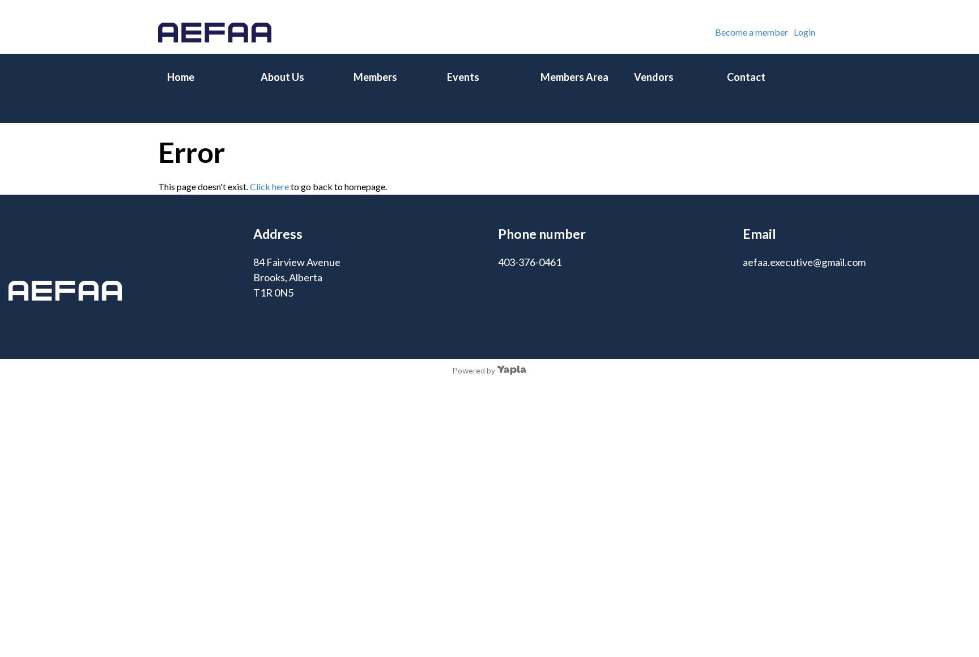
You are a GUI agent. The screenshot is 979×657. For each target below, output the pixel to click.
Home (180, 77)
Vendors (654, 77)
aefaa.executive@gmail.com (804, 262)
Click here (269, 186)
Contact (746, 77)
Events (463, 77)
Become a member (751, 32)
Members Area (574, 77)
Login (804, 32)
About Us (282, 77)
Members (375, 77)
